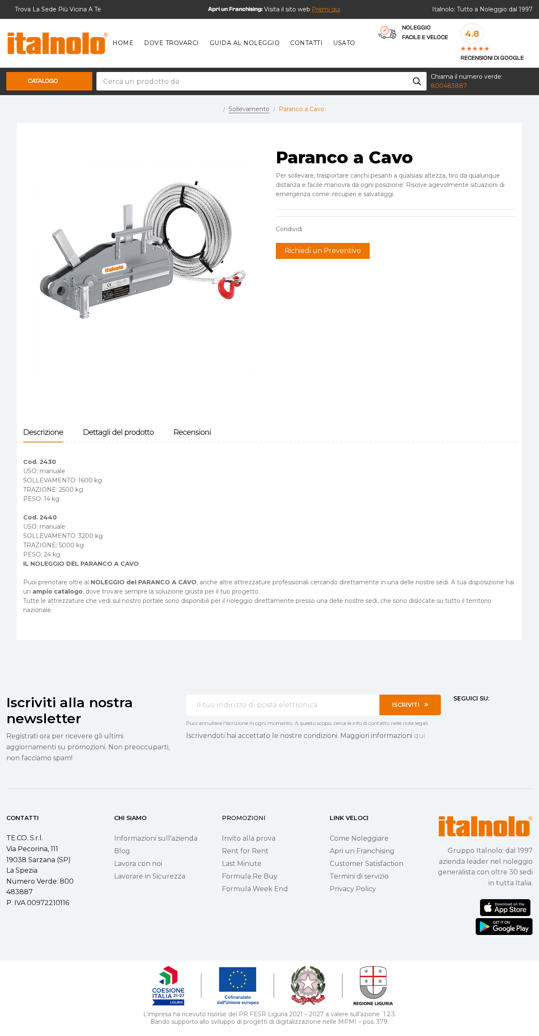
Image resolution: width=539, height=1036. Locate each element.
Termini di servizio (359, 876)
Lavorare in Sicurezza (149, 876)
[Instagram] (472, 714)
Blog (122, 851)
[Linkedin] (502, 714)
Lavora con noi (138, 864)
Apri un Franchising (362, 851)
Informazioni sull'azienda (155, 838)
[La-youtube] (487, 714)
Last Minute (241, 864)
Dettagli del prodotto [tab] (118, 432)
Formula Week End (255, 889)
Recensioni (192, 432)
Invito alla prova (248, 838)
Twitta (325, 229)
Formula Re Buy (250, 876)
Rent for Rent (245, 851)
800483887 (449, 86)
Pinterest (339, 229)
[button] (326, 9)
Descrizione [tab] (43, 432)
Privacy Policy (353, 889)
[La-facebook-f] (457, 714)
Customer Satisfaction (366, 864)
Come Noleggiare (359, 838)
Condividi (312, 229)
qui (419, 736)
